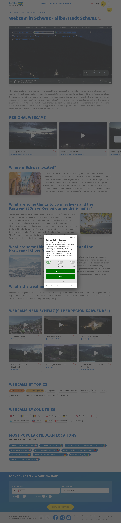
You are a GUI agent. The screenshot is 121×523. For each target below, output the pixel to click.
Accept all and (60, 271)
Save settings (60, 281)
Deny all (60, 276)
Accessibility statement (52, 286)
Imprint (73, 286)
